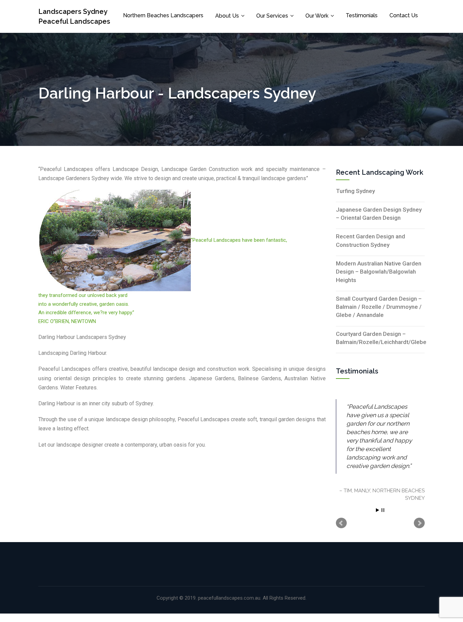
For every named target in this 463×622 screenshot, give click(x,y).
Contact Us (403, 15)
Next (419, 523)
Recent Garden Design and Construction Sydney (370, 240)
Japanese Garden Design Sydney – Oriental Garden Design (379, 213)
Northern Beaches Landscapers (163, 15)
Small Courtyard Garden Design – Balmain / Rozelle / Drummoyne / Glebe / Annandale (379, 307)
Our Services (272, 16)
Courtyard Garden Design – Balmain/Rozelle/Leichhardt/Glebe (380, 337)
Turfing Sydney (355, 191)
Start (377, 510)
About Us (227, 16)
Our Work (316, 16)
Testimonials (362, 15)
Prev (341, 523)
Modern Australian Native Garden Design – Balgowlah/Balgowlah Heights (378, 271)
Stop (382, 510)
